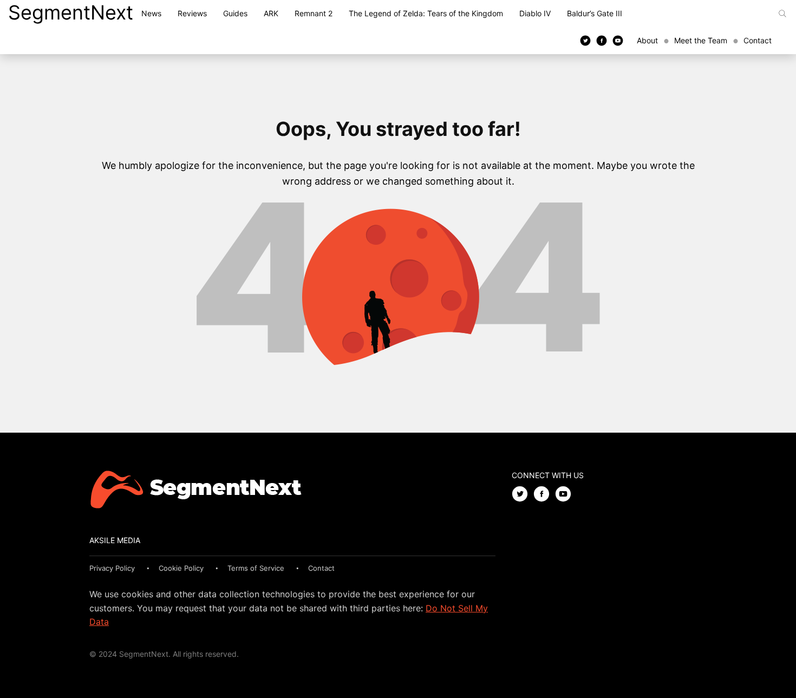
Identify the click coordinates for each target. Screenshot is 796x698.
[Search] (782, 13)
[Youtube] (617, 40)
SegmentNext (70, 12)
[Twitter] (585, 40)
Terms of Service (255, 568)
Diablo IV (535, 13)
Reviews (192, 13)
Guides (235, 13)
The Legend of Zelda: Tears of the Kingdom (426, 13)
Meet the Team (700, 40)
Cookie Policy (181, 568)
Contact (757, 40)
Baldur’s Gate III (594, 13)
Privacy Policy (112, 568)
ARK (271, 13)
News (151, 13)
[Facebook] (601, 40)
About (647, 40)
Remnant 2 (313, 13)
